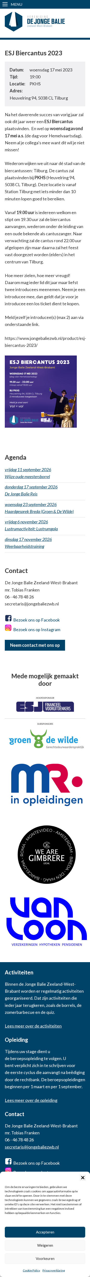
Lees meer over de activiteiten (33, 1026)
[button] (82, 1177)
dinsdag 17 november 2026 (28, 543)
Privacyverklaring (53, 1270)
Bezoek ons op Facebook (36, 620)
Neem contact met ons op (35, 645)
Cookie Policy (31, 1270)
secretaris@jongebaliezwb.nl (32, 1147)
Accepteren (45, 1232)
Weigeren (45, 1245)
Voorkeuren (45, 1258)
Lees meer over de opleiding (31, 1100)
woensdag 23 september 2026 (39, 508)
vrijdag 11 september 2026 (28, 473)
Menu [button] (16, 4)
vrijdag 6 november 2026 (31, 525)
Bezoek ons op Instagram (36, 629)
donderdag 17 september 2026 (31, 490)
